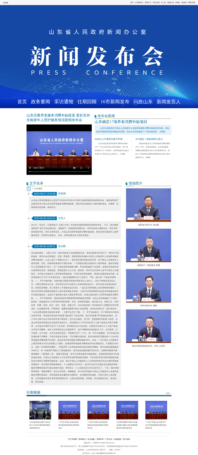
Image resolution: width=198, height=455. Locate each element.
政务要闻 (40, 101)
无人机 (163, 2)
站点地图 (91, 439)
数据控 (184, 2)
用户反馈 (126, 439)
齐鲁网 (5, 3)
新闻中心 (148, 2)
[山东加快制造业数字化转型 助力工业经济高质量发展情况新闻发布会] (40, 410)
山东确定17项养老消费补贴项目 (121, 122)
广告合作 (108, 439)
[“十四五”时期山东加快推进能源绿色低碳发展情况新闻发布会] (98, 410)
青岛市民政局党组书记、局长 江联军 (148, 346)
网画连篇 (191, 2)
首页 (132, 2)
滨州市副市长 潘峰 (148, 305)
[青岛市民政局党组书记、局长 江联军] (148, 326)
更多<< (168, 393)
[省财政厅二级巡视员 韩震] (148, 245)
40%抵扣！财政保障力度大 (149, 139)
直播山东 (170, 2)
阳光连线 (156, 2)
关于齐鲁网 (72, 439)
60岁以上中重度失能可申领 (108, 139)
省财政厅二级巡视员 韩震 (148, 265)
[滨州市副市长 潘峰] (148, 286)
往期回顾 (87, 101)
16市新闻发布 (115, 101)
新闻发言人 (169, 101)
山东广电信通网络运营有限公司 (103, 453)
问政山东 (143, 101)
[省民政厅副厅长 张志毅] (148, 205)
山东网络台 (139, 2)
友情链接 (117, 439)
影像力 (178, 2)
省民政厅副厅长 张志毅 (148, 225)
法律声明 (99, 439)
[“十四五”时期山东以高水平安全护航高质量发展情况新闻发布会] (156, 410)
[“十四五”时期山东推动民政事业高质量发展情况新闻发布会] (69, 410)
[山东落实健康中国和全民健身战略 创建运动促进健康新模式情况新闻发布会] (127, 410)
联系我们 (82, 439)
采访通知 (63, 101)
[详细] (162, 131)
